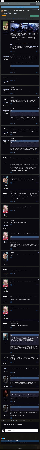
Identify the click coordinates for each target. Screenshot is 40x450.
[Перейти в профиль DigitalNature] (5, 78)
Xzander (7, 13)
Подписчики (34, 9)
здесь (22, 35)
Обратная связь (26, 447)
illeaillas (5, 397)
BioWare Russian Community (11, 4)
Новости (15, 13)
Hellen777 (5, 383)
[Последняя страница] (26, 18)
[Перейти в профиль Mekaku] (5, 336)
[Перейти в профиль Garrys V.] (5, 209)
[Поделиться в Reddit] (1, 438)
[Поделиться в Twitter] (3, 438)
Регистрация (33, 3)
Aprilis (5, 368)
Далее (24, 420)
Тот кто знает (5, 56)
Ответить (34, 15)
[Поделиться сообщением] (38, 21)
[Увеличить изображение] (24, 27)
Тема (11, 447)
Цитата (13, 51)
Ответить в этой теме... (11, 430)
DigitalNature (5, 81)
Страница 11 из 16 (30, 18)
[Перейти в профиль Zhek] (5, 180)
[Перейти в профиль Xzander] (2, 11)
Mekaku (5, 340)
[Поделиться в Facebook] (4, 438)
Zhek (6, 185)
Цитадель (29, 33)
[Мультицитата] (11, 51)
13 (16, 18)
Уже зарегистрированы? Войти (24, 3)
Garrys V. (5, 214)
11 (13, 18)
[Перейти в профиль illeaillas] (5, 393)
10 (11, 18)
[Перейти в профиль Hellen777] (5, 379)
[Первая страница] (1, 18)
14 (18, 18)
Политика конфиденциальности (18, 447)
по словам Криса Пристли (33, 46)
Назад (4, 420)
